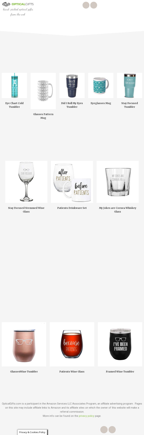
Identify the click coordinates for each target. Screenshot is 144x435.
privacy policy (86, 415)
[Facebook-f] (93, 5)
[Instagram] (86, 5)
